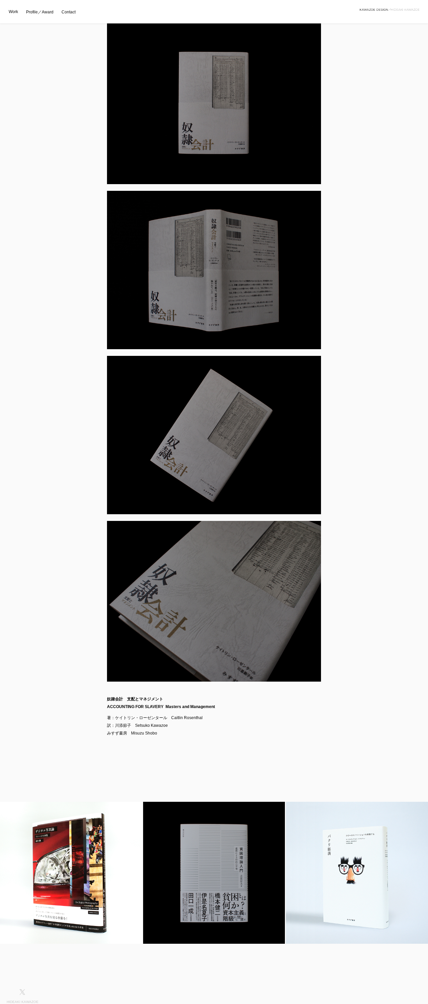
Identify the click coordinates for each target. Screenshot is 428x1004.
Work (13, 11)
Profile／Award (40, 12)
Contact (69, 12)
